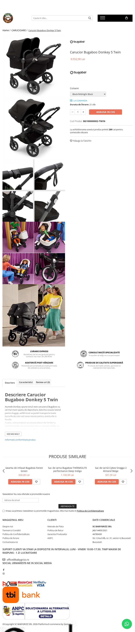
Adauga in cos (105, 111)
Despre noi (7, 526)
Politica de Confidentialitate (90, 510)
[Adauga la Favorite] (36, 481)
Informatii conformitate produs (20, 439)
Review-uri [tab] (43, 382)
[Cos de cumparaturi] (126, 18)
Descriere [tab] (10, 382)
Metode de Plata (55, 526)
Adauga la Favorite (81, 140)
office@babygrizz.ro (17, 559)
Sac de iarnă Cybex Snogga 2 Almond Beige (111, 469)
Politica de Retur (55, 530)
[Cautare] (90, 18)
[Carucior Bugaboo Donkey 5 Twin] (33, 65)
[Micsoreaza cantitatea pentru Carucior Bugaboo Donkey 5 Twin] (72, 112)
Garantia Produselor (57, 534)
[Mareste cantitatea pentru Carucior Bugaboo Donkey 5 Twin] (83, 112)
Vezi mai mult (13, 434)
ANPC (50, 538)
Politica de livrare (10, 538)
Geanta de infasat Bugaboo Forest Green (24, 469)
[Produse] (103, 18)
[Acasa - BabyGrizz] (14, 18)
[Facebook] (3, 569)
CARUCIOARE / (20, 30)
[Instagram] (3, 573)
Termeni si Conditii (11, 530)
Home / (6, 30)
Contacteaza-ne (10, 542)
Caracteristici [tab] (26, 382)
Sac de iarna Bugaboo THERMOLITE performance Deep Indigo (67, 469)
